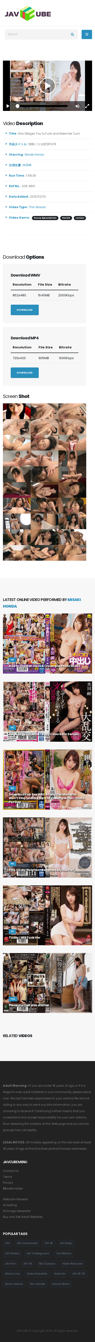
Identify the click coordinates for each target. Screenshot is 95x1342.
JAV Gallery (12, 1253)
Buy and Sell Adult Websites (23, 1217)
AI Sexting (10, 1205)
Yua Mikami (63, 1253)
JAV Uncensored (27, 1243)
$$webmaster (13, 1189)
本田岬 (28, 165)
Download (25, 310)
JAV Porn (10, 1264)
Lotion (80, 217)
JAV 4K (49, 1243)
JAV (7, 1243)
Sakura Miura (60, 1284)
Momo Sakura (14, 1284)
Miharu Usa (12, 1274)
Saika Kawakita (37, 1274)
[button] (77, 106)
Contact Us (11, 1171)
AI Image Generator (17, 1211)
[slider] (43, 106)
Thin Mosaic (37, 207)
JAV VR (27, 1264)
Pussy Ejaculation (45, 217)
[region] (47, 86)
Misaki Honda (35, 155)
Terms (7, 1177)
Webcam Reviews (15, 1199)
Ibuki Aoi (59, 1274)
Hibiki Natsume (72, 1264)
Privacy (8, 1183)
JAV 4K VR (78, 1274)
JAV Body (66, 1243)
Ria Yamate (37, 1284)
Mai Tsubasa (47, 1264)
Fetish (66, 217)
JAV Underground (38, 1253)
